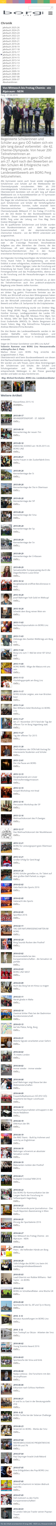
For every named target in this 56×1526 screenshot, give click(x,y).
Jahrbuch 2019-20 (11, 43)
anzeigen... (18, 404)
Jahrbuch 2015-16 (11, 54)
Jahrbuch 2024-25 (11, 30)
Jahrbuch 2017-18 (11, 49)
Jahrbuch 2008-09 (11, 74)
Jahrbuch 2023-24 (11, 33)
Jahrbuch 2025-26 (11, 27)
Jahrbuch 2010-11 (11, 68)
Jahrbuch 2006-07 (11, 79)
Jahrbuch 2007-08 (11, 76)
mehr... (16, 421)
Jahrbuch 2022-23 (11, 35)
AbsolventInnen (10, 82)
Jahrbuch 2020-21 (11, 41)
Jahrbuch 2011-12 (11, 65)
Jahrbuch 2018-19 (11, 46)
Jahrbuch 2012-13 (11, 63)
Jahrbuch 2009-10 (11, 71)
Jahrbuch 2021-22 (11, 38)
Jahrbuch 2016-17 (11, 52)
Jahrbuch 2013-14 (11, 60)
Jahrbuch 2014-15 (11, 57)
